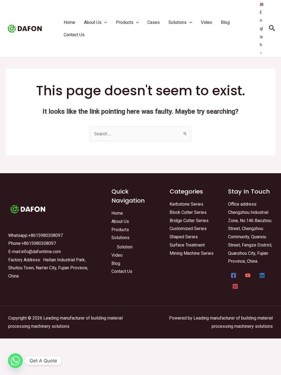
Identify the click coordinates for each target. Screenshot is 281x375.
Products (120, 229)
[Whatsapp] (15, 360)
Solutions (120, 237)
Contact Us (121, 271)
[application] (104, 22)
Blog (115, 263)
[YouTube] (247, 275)
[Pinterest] (235, 286)
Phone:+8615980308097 (32, 243)
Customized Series (188, 228)
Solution (125, 247)
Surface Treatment (187, 245)
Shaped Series (184, 236)
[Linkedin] (262, 275)
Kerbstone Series (186, 204)
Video (117, 255)
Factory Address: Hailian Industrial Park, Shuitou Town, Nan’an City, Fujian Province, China (48, 268)
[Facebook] (233, 275)
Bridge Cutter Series (189, 220)
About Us (120, 221)
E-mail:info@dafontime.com (34, 251)
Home (117, 213)
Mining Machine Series (191, 253)
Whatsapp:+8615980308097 (35, 235)
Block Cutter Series (188, 212)
